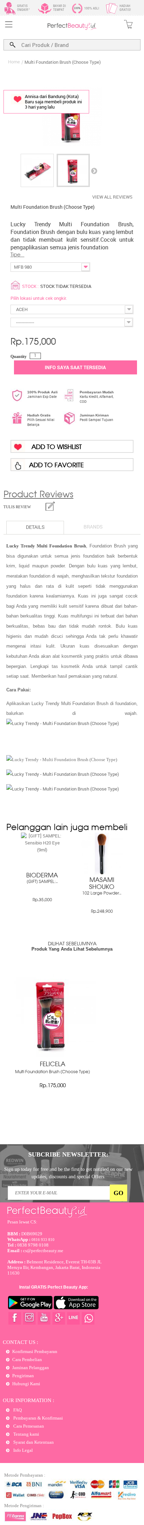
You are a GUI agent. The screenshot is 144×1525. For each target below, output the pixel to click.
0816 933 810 (31, 1239)
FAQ (17, 1410)
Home (14, 61)
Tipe (17, 255)
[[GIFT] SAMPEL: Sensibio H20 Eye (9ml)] (42, 850)
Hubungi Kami (26, 1383)
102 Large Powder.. (101, 893)
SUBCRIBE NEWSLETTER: (68, 1154)
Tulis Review (17, 507)
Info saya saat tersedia (75, 367)
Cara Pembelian (27, 1359)
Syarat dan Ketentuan (33, 1442)
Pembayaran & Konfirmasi (37, 1418)
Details (35, 527)
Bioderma (42, 876)
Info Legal (22, 1450)
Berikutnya (94, 170)
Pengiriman (23, 1375)
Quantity (18, 356)
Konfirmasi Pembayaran (34, 1351)
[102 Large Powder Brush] (102, 873)
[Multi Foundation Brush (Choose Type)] (37, 170)
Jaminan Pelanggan (30, 1367)
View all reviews (112, 197)
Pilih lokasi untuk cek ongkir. (38, 298)
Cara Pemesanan (28, 1426)
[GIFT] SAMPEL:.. (42, 882)
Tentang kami (25, 1434)
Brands (93, 526)
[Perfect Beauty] (72, 28)
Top (132, 1494)
